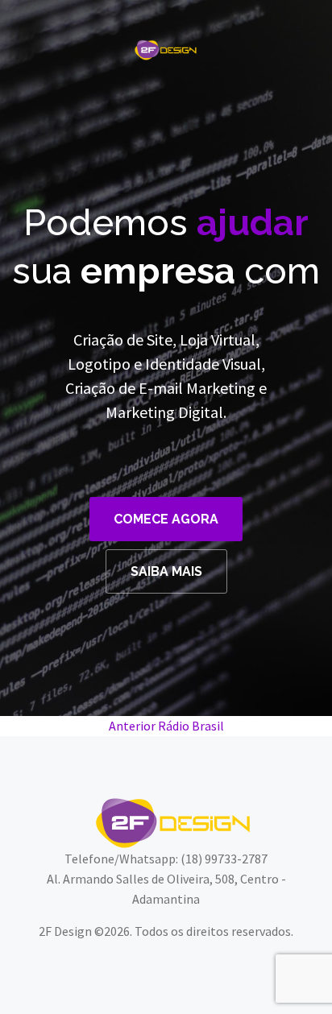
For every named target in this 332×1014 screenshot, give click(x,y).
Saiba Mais (166, 571)
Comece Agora (166, 519)
